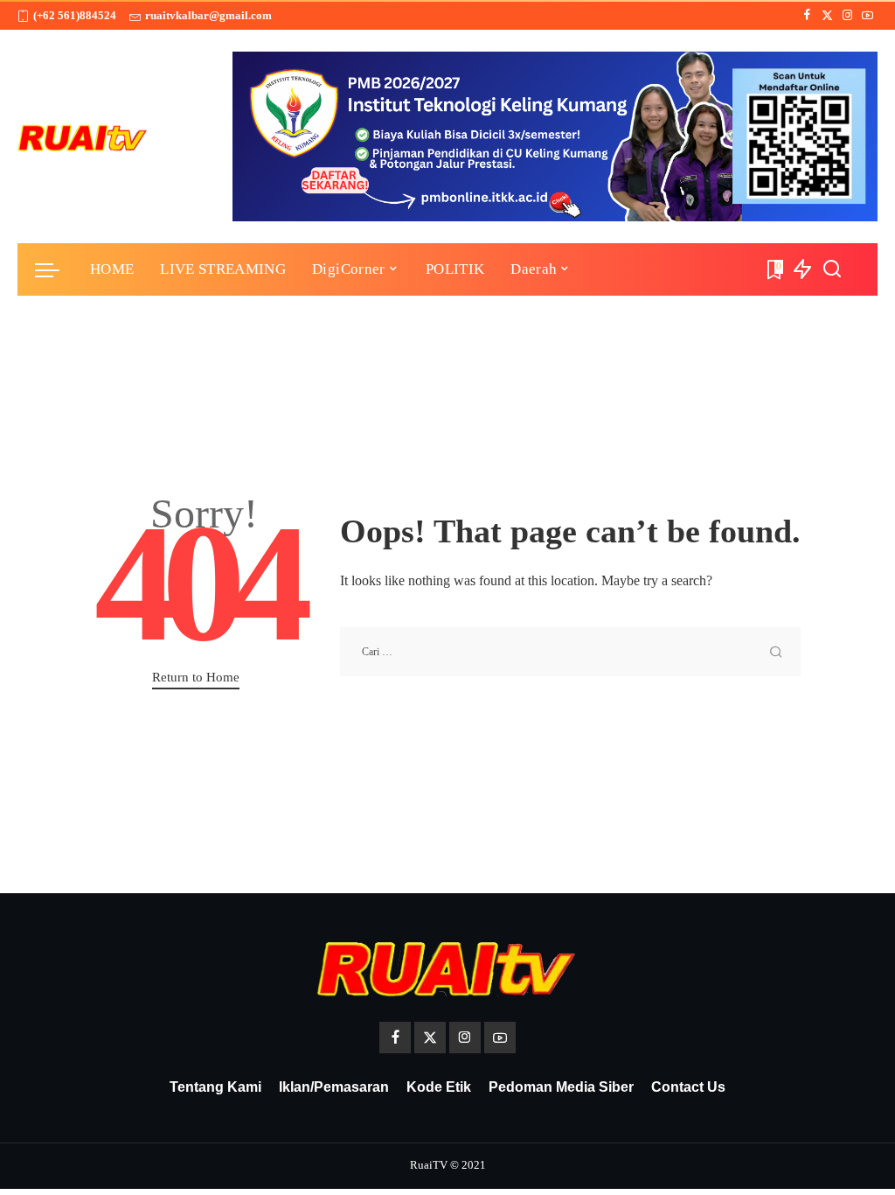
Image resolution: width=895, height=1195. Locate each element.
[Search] (832, 269)
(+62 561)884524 (74, 15)
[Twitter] (827, 16)
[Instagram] (847, 16)
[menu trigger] (56, 269)
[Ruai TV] (83, 136)
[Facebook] (807, 16)
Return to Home (195, 677)
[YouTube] (867, 16)
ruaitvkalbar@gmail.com (208, 15)
